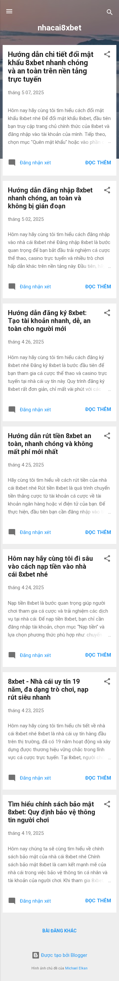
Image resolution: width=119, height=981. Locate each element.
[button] (107, 55)
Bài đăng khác (59, 930)
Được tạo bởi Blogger (63, 955)
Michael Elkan (76, 968)
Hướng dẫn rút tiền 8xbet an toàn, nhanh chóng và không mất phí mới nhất (50, 444)
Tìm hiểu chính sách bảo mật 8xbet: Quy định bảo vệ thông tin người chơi (51, 812)
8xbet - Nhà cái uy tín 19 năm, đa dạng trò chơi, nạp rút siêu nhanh (48, 689)
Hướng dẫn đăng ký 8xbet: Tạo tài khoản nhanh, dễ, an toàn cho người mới (49, 321)
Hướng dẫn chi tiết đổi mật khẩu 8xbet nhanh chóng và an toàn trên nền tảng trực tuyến (51, 66)
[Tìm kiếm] (110, 13)
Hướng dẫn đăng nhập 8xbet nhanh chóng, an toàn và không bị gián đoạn (50, 198)
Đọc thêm (98, 163)
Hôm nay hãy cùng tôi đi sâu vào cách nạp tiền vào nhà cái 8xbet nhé (50, 566)
